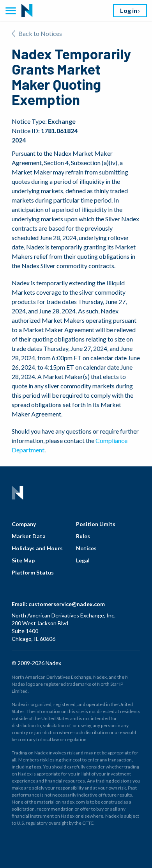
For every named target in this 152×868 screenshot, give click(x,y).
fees (36, 767)
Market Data (29, 536)
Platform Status (33, 572)
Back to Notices (40, 33)
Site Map (23, 560)
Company (24, 524)
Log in (128, 10)
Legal (83, 560)
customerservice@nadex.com (66, 604)
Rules (83, 536)
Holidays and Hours (37, 548)
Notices (86, 548)
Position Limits (95, 524)
